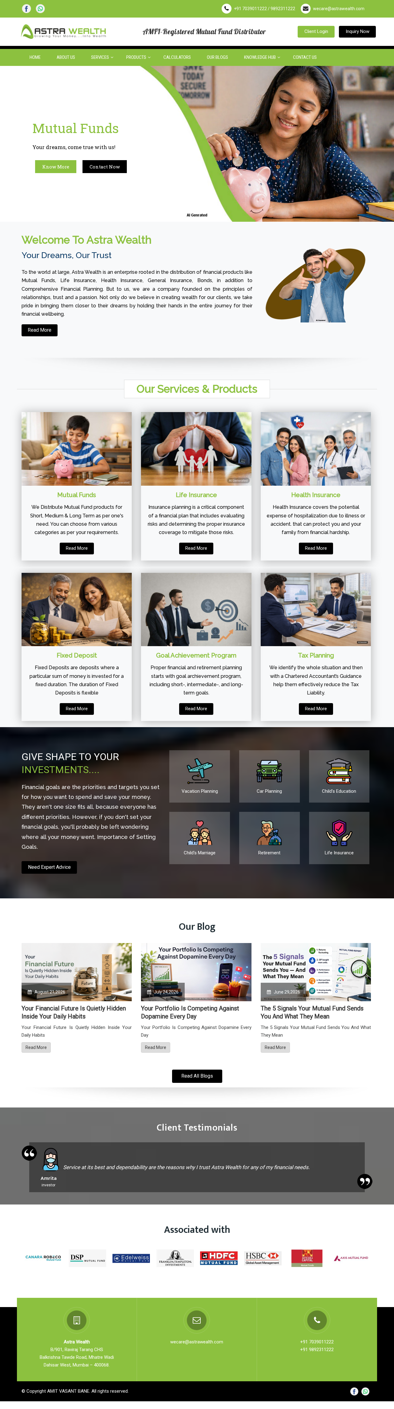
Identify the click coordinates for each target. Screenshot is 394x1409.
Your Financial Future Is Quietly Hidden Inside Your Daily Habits (74, 1012)
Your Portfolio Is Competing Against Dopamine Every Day (190, 1012)
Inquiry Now (357, 31)
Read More (39, 330)
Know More (55, 167)
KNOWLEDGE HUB (260, 57)
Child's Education (339, 791)
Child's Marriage (199, 853)
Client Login (316, 31)
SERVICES (100, 57)
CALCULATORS (177, 57)
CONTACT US (305, 57)
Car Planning (269, 791)
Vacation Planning (200, 791)
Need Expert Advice (49, 867)
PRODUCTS (136, 57)
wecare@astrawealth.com (338, 8)
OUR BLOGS (217, 57)
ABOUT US (66, 57)
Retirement (269, 853)
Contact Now (105, 167)
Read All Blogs (197, 1076)
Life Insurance (339, 853)
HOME (35, 57)
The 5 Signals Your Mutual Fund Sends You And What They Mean (312, 1012)
